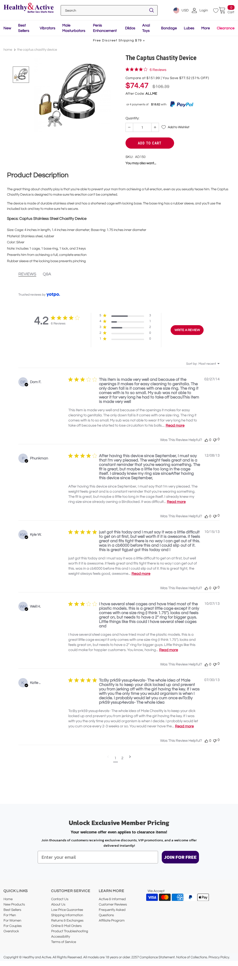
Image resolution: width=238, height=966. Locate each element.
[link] (146, 69)
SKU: (129, 157)
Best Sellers (12, 910)
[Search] (151, 10)
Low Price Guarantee (67, 910)
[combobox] (203, 363)
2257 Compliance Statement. (153, 957)
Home (7, 49)
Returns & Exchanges (67, 920)
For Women (12, 920)
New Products (14, 904)
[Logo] (28, 8)
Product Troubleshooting (69, 931)
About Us (58, 904)
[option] (72, 94)
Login (203, 10)
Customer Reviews (113, 904)
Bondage (169, 28)
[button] (125, 316)
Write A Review (187, 330)
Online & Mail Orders (66, 926)
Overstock (11, 931)
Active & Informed (112, 899)
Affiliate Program (112, 920)
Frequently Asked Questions (112, 912)
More (205, 28)
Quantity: (132, 118)
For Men (9, 915)
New (7, 28)
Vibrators (47, 28)
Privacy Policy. (219, 957)
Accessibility (60, 936)
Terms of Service (63, 942)
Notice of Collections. (192, 957)
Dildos (130, 28)
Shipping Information (67, 915)
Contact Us (59, 899)
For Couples (12, 926)
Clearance (226, 28)
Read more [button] (175, 425)
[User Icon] (194, 10)
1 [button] (115, 758)
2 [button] (122, 758)
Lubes (189, 28)
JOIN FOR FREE (180, 857)
